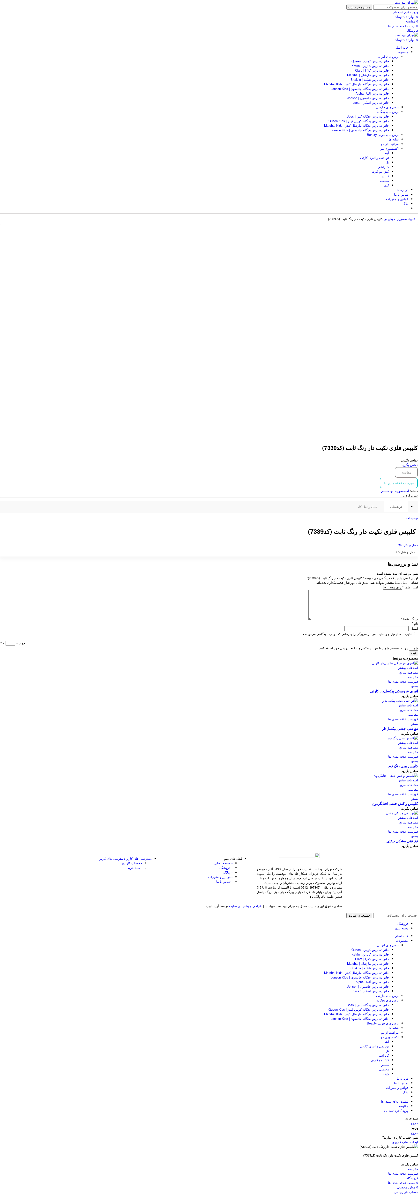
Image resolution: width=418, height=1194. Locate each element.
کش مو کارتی (380, 171)
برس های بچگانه (388, 111)
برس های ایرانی (388, 56)
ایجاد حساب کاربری (405, 1142)
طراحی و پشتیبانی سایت (245, 906)
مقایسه (406, 472)
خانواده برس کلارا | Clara (372, 70)
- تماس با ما (224, 881)
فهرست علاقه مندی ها (399, 483)
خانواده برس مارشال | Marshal (368, 75)
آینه (386, 153)
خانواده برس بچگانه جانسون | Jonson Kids (360, 88)
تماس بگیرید (409, 464)
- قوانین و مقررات (220, 877)
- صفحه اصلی (223, 863)
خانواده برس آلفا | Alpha (372, 93)
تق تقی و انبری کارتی (374, 157)
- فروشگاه (225, 867)
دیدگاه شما (409, 618)
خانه (413, 218)
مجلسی (384, 180)
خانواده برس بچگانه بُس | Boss (368, 116)
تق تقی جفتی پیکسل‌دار (400, 728)
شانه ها (394, 139)
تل (387, 162)
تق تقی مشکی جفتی (402, 841)
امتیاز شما (410, 587)
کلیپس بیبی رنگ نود (403, 766)
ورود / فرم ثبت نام (396, 1110)
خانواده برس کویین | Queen (370, 61)
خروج (414, 1122)
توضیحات (396, 506)
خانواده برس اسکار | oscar (371, 102)
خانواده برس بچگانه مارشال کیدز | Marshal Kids (356, 84)
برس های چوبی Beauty (383, 134)
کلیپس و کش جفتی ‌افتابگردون (395, 803)
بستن (414, 686)
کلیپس (385, 176)
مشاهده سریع (408, 672)
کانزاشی (383, 166)
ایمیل (413, 628)
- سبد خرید (134, 867)
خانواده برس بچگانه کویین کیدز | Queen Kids (358, 121)
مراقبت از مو (390, 143)
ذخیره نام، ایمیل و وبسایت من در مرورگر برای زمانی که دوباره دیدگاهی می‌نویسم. (357, 633)
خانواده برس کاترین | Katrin (370, 65)
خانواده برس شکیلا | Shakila (370, 79)
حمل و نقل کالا (367, 506)
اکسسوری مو (390, 148)
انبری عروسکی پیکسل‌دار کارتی (394, 691)
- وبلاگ (227, 872)
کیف (386, 185)
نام (415, 623)
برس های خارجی (387, 107)
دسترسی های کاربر (125, 858)
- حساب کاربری (131, 863)
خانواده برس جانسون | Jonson (368, 98)
